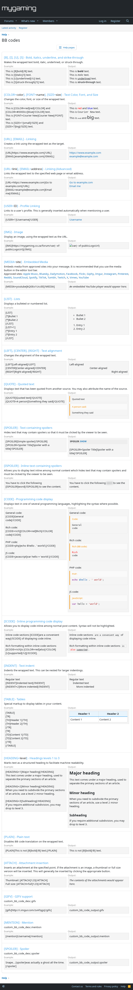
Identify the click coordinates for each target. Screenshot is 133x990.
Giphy (90, 273)
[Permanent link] (102, 773)
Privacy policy (111, 986)
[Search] (127, 21)
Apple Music (30, 273)
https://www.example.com (85, 152)
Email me (75, 186)
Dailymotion (57, 273)
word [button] (109, 483)
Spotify (33, 277)
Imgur (99, 273)
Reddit (8, 277)
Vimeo (73, 277)
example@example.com (83, 156)
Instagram (110, 273)
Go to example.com (81, 182)
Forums (9, 21)
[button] (16, 21)
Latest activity (9, 27)
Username (75, 219)
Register (23, 27)
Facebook (72, 273)
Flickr (82, 273)
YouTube (84, 277)
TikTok (42, 277)
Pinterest (123, 273)
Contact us (77, 986)
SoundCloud (20, 277)
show (83, 441)
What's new (28, 21)
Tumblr (52, 277)
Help (123, 986)
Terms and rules (93, 986)
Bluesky (44, 273)
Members (48, 21)
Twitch (61, 277)
